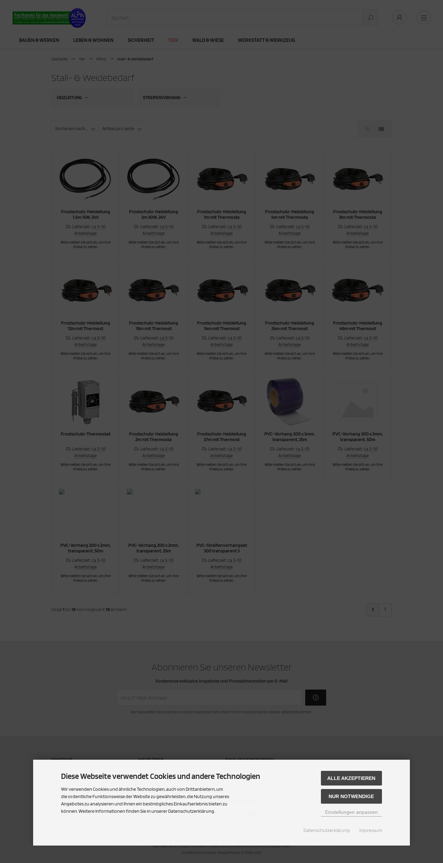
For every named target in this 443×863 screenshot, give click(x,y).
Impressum (370, 830)
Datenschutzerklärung (326, 830)
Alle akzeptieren (351, 778)
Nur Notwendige (351, 796)
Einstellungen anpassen (351, 812)
